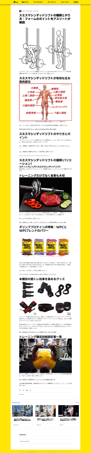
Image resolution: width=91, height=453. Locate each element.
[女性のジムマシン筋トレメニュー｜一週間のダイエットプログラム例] (45, 411)
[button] (24, 2)
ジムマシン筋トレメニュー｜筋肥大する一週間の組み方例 (22, 419)
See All (77, 402)
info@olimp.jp (23, 452)
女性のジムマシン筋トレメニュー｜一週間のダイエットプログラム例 (45, 419)
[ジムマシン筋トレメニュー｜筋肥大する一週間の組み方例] (22, 411)
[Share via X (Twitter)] (23, 390)
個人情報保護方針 (31, 452)
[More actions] (71, 11)
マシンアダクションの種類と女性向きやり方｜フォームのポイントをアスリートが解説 (68, 419)
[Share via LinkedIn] (27, 390)
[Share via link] (30, 390)
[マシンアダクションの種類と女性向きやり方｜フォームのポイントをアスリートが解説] (68, 411)
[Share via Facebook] (20, 390)
